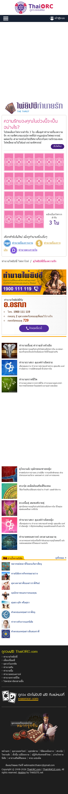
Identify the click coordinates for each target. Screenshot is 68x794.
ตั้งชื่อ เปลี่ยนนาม (21, 754)
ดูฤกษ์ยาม (33, 751)
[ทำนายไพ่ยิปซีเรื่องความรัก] (9, 161)
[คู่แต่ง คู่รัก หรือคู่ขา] (6, 604)
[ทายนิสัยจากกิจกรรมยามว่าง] (6, 575)
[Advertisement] (34, 61)
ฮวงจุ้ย (59, 751)
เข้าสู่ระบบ (59, 18)
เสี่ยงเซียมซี (9, 660)
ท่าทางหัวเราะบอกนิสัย (22, 621)
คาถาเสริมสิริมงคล (17, 758)
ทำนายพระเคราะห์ (12, 674)
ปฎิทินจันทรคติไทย (41, 754)
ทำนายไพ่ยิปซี (10, 656)
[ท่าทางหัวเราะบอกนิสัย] (6, 624)
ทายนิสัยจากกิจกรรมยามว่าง (24, 573)
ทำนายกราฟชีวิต (11, 677)
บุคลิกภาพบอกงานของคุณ (24, 592)
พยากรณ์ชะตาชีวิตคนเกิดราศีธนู (26, 563)
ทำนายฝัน (8, 667)
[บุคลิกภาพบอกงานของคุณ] (6, 595)
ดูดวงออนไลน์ (19, 751)
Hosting (22, 772)
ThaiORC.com (34, 769)
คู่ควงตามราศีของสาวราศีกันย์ (25, 583)
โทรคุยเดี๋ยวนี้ (35, 328)
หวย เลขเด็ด (35, 758)
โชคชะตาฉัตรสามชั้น (13, 681)
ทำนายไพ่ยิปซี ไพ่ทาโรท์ (15, 261)
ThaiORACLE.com (51, 769)
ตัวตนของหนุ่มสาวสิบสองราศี (25, 631)
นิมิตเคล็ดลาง (47, 751)
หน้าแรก (5, 751)
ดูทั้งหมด (59, 557)
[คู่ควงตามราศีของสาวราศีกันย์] (6, 585)
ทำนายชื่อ (8, 670)
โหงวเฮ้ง (6, 754)
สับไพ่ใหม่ (57, 146)
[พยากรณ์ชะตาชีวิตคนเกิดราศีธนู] (6, 566)
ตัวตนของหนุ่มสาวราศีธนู (23, 612)
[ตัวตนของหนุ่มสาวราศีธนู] (6, 614)
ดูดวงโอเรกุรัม (10, 663)
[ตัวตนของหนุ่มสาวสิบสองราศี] (6, 633)
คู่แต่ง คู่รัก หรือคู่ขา (20, 602)
